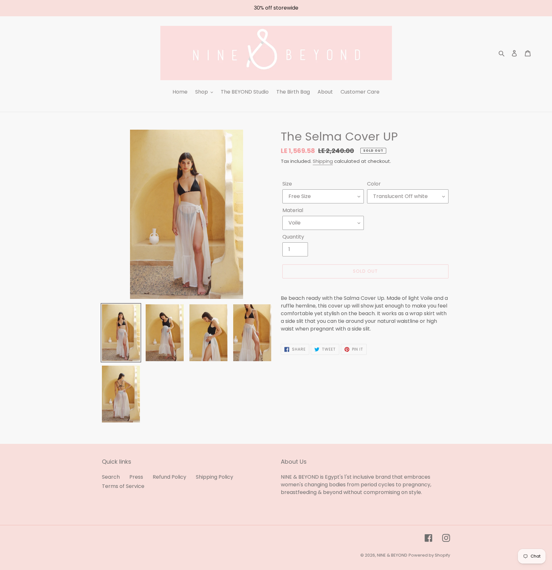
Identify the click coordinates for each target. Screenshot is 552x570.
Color (374, 183)
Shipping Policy (214, 477)
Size (287, 183)
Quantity (293, 236)
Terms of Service (123, 486)
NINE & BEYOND (392, 555)
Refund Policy (169, 477)
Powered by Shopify (429, 555)
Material (292, 210)
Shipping (323, 161)
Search (111, 477)
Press (136, 477)
